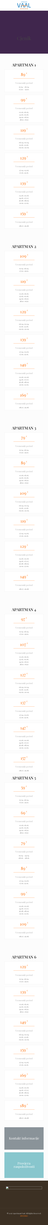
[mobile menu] (44, 5)
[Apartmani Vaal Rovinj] (24, 5)
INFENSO (24, 1216)
